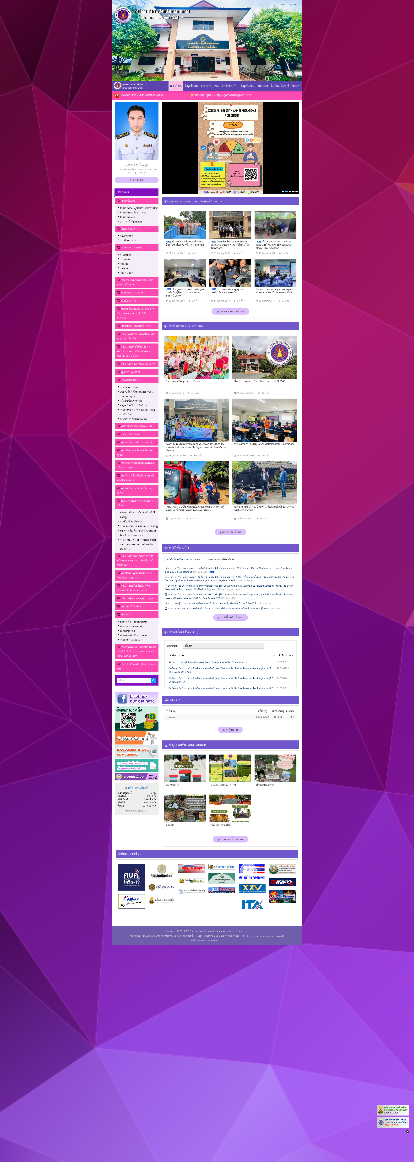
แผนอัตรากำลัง (128, 300)
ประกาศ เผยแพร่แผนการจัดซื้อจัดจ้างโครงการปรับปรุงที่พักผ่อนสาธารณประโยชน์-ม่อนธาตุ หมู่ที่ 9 (224, 608)
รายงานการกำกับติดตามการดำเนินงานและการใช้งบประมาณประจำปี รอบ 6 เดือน (133, 351)
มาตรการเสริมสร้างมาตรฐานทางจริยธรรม (135, 503)
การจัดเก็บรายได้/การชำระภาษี (136, 442)
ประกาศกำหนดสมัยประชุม (133, 621)
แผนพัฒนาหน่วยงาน (132, 292)
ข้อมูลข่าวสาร (191, 86)
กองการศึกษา (126, 273)
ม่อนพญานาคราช (265, 785)
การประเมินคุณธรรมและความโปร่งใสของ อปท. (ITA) (134, 575)
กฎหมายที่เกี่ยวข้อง (131, 606)
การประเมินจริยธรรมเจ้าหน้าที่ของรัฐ (139, 526)
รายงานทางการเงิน (131, 434)
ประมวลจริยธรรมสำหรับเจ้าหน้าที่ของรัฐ (137, 514)
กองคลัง (124, 264)
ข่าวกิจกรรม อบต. (210, 86)
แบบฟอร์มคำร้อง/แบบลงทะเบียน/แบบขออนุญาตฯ (137, 394)
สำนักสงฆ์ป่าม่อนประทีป (223, 785)
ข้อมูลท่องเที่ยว (247, 86)
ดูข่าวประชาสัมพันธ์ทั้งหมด (230, 311)
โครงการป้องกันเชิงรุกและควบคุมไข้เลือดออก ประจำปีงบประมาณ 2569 (274, 291)
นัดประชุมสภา (127, 631)
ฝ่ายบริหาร (125, 254)
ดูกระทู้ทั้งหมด (230, 729)
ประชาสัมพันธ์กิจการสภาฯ (133, 635)
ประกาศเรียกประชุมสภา (132, 626)
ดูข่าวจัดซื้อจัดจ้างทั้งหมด (230, 617)
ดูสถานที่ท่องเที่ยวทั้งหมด (230, 839)
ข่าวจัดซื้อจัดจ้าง (230, 86)
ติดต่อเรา (296, 86)
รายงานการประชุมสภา (131, 640)
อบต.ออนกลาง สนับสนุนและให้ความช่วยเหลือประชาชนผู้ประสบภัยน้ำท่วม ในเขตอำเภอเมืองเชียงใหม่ (195, 508)
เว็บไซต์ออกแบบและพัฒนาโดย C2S (207, 941)
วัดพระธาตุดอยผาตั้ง (221, 825)
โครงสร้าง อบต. (127, 217)
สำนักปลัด (125, 259)
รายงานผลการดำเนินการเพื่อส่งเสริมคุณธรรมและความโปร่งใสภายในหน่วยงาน (136, 560)
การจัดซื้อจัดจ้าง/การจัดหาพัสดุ (136, 426)
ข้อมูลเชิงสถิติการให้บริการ (133, 405)
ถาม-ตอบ (263, 86)
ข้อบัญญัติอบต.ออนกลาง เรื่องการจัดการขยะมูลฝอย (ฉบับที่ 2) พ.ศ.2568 (136, 313)
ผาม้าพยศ (170, 717)
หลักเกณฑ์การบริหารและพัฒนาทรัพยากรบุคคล (135, 465)
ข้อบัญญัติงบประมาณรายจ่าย (136, 326)
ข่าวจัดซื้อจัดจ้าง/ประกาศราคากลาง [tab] (184, 559)
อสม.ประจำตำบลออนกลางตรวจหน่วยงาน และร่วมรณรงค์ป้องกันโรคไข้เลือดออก (230, 244)
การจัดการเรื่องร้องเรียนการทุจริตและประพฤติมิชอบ (136, 477)
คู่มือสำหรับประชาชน (131, 401)
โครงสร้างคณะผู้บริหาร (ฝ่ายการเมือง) (139, 208)
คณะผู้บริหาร (126, 236)
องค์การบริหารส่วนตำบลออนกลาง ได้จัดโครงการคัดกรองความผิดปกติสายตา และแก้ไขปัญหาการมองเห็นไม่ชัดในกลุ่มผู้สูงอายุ (196, 447)
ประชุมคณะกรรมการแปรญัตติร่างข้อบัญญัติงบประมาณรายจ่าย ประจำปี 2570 (185, 292)
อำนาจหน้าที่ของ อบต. (131, 221)
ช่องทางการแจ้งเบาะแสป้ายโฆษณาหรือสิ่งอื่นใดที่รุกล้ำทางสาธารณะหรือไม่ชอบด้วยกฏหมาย (136, 651)
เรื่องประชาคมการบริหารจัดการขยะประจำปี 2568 (259, 381)
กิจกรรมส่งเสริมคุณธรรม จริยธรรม (184, 381)
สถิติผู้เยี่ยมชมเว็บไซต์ (136, 788)
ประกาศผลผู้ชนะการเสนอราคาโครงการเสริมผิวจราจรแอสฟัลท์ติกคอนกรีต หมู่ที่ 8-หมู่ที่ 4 (219, 603)
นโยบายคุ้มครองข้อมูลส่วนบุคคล (137, 598)
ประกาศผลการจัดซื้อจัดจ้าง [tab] (221, 559)
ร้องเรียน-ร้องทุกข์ (280, 86)
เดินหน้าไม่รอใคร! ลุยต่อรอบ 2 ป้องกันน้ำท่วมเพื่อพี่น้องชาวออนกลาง (185, 243)
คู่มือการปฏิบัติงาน (130, 372)
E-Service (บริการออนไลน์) (134, 419)
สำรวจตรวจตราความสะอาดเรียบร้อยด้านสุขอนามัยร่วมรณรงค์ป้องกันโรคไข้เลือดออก (274, 244)
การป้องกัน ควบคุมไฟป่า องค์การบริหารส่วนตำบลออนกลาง (264, 444)
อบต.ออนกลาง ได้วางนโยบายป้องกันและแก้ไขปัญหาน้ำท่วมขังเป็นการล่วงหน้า (264, 508)
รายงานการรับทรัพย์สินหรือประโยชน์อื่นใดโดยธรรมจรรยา (133, 588)
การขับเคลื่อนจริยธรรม (131, 521)
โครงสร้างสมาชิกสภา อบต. (133, 212)
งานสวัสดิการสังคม (129, 387)
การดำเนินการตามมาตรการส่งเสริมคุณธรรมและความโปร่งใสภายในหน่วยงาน (138, 544)
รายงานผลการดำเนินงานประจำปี (138, 364)
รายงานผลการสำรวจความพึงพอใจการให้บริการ (137, 412)
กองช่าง (124, 268)
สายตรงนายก (137, 179)
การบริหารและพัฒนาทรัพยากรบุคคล (135, 452)
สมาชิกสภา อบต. (128, 240)
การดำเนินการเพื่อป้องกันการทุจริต (134, 490)
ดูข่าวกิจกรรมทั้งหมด (230, 532)
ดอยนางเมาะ (172, 785)
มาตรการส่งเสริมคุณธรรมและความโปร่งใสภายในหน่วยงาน (138, 533)
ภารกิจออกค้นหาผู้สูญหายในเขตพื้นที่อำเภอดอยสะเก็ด (228, 291)
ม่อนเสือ (170, 825)
